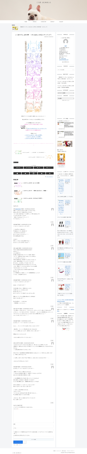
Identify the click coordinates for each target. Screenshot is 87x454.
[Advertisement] (65, 108)
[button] (73, 69)
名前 (14, 424)
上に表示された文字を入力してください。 (22, 435)
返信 (52, 245)
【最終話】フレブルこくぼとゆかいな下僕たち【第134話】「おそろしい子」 (65, 78)
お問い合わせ (64, 450)
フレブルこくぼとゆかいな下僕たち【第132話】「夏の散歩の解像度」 (65, 86)
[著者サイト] (17, 173)
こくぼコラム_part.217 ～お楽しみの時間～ (33, 135)
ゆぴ (66, 45)
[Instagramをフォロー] (33, 173)
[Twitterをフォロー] (25, 173)
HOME (54, 450)
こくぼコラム (16, 162)
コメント (15, 408)
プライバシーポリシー (70, 450)
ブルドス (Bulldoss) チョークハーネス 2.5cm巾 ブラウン (67, 180)
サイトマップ (59, 450)
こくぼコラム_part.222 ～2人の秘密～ (33, 136)
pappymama (18, 208)
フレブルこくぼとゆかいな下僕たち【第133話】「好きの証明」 (65, 82)
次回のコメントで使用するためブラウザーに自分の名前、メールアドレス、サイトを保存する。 (34, 431)
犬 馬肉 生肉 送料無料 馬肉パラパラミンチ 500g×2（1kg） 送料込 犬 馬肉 (67, 286)
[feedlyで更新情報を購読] (42, 173)
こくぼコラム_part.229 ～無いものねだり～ (33, 138)
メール (14, 428)
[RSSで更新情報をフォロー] (50, 173)
